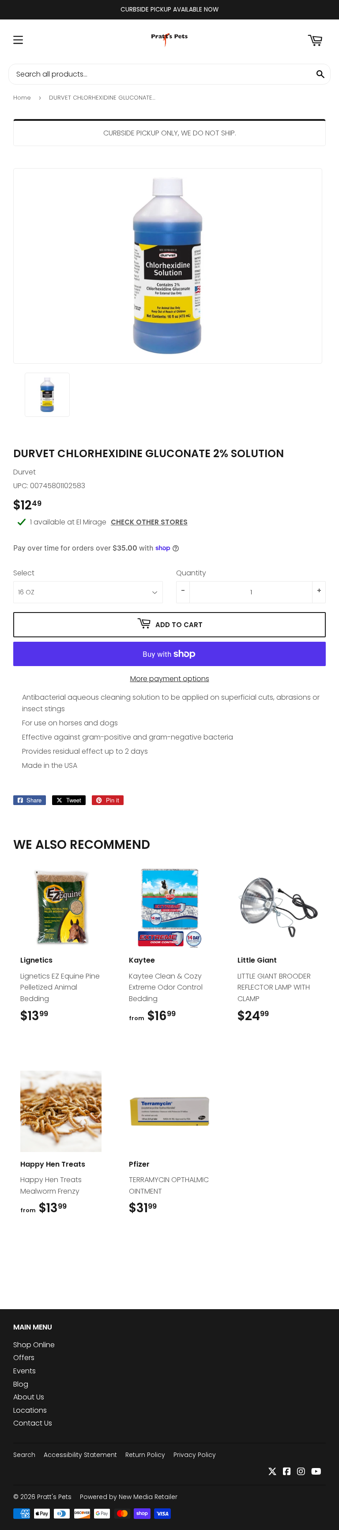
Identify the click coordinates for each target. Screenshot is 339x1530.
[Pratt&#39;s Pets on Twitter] (272, 1472)
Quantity (191, 573)
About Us (28, 1397)
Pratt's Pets (54, 1496)
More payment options (169, 679)
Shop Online (34, 1345)
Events (24, 1371)
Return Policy (145, 1454)
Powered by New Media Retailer (128, 1496)
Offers (23, 1358)
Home (22, 97)
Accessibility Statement (80, 1454)
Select (23, 573)
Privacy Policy (194, 1454)
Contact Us (32, 1423)
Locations (30, 1410)
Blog (20, 1384)
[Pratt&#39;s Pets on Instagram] (301, 1472)
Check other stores (149, 522)
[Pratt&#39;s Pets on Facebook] (287, 1472)
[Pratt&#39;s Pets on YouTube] (316, 1472)
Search (24, 1454)
